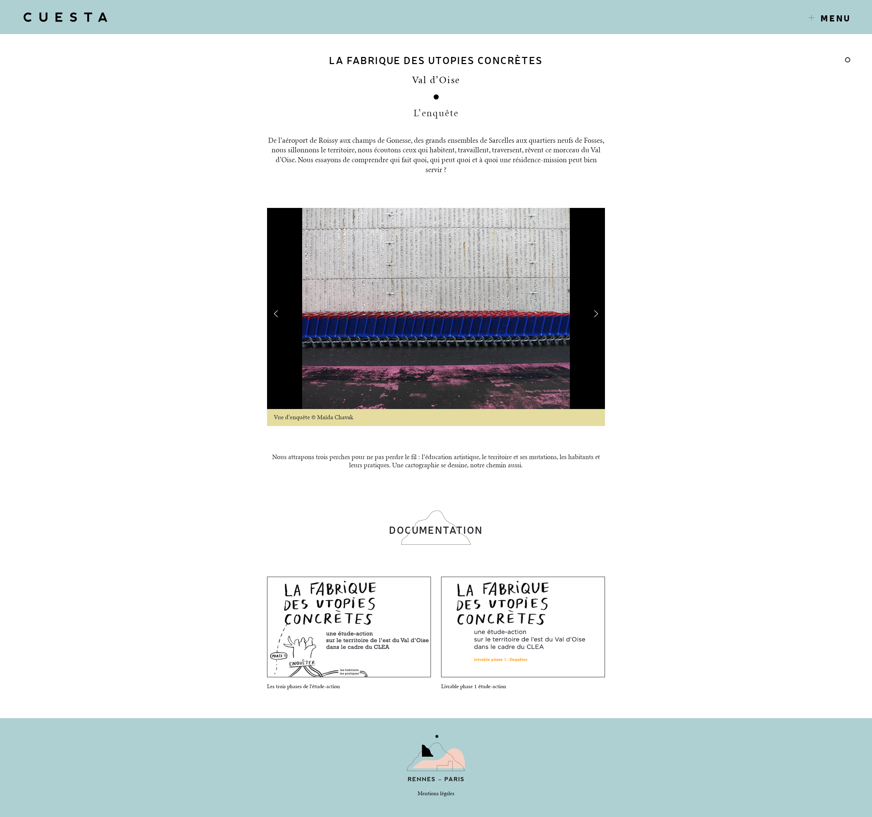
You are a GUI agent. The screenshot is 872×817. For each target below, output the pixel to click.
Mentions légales (436, 794)
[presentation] (275, 314)
